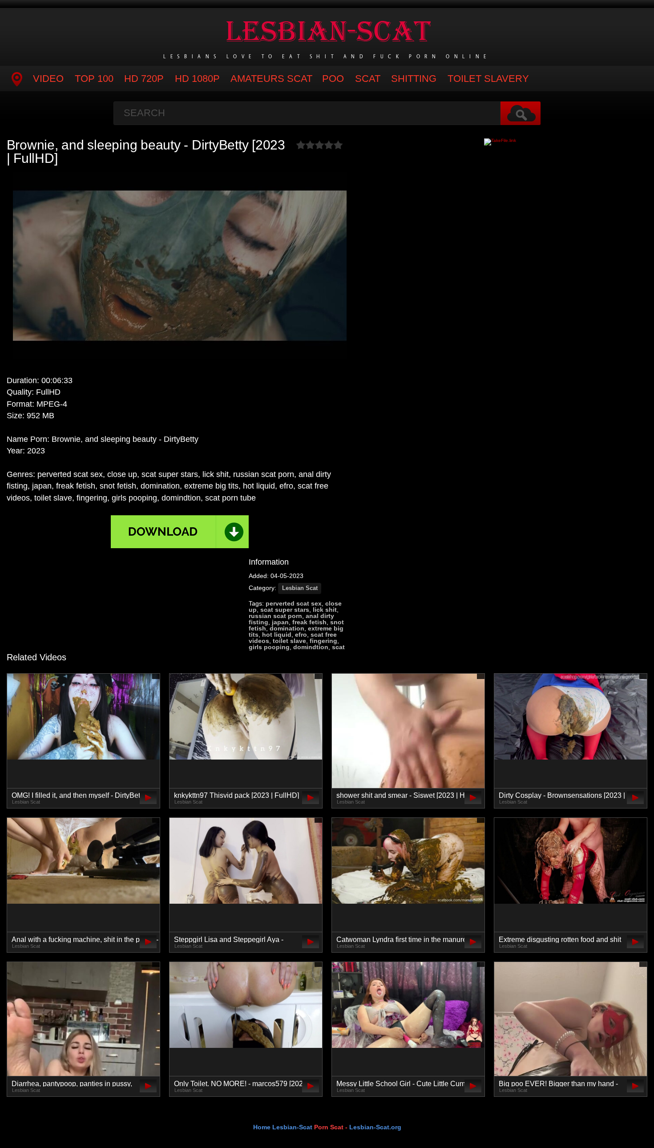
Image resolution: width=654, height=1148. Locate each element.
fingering (323, 640)
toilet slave (289, 640)
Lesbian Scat (300, 588)
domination (287, 628)
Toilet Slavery (488, 78)
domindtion (310, 647)
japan (280, 622)
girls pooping (269, 647)
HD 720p (144, 78)
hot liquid (276, 634)
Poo (333, 78)
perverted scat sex (294, 603)
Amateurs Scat (271, 78)
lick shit (325, 609)
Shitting (413, 78)
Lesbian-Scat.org (375, 1127)
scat (338, 647)
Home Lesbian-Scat (282, 1127)
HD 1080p (197, 78)
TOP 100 (94, 78)
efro (301, 634)
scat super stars (284, 609)
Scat (367, 78)
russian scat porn (275, 615)
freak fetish (309, 622)
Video (48, 78)
